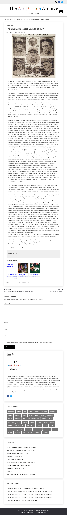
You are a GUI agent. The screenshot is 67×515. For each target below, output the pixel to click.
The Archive (10, 25)
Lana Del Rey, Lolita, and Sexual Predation (31, 488)
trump (30, 432)
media (18, 422)
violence (45, 432)
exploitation (50, 415)
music (45, 422)
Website (6, 336)
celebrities (44, 411)
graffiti (50, 418)
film (24, 418)
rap (15, 429)
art (25, 411)
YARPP (16, 278)
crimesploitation (33, 415)
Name (6, 322)
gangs (44, 418)
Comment (7, 303)
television (17, 432)
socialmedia (47, 429)
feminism (17, 418)
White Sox (27, 282)
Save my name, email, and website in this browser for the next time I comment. (29, 342)
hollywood (11, 422)
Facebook (59, 2)
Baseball (10, 282)
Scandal (21, 282)
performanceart (19, 425)
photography (30, 425)
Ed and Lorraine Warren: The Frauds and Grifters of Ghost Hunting (32, 491)
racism (10, 429)
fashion (10, 418)
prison (45, 425)
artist (30, 411)
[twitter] (11, 396)
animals (19, 411)
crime (24, 415)
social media (37, 429)
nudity (52, 422)
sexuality (28, 429)
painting (10, 425)
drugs (42, 415)
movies (25, 422)
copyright (17, 415)
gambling (16, 282)
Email (6, 329)
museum (39, 422)
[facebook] (8, 396)
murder (32, 422)
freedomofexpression (33, 418)
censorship (53, 411)
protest (52, 425)
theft (24, 432)
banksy (36, 411)
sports (55, 429)
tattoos (10, 432)
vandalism (37, 432)
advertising (11, 411)
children (10, 415)
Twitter (62, 2)
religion (21, 429)
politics (39, 425)
